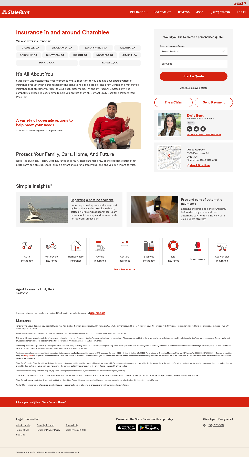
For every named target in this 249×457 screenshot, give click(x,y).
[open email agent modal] (196, 129)
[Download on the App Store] (126, 427)
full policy (28, 356)
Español (238, 3)
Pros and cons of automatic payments (201, 201)
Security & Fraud (45, 425)
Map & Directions (200, 165)
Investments (162, 12)
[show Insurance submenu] (146, 12)
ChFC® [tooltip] (190, 123)
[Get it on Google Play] (149, 427)
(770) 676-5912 (221, 12)
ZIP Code (167, 63)
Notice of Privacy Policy (48, 430)
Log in (241, 12)
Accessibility (72, 425)
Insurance (137, 12)
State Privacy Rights (76, 430)
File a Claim (173, 102)
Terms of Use (22, 430)
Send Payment (214, 102)
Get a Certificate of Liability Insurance (204, 134)
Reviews (184, 12)
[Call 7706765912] (189, 129)
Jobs (199, 12)
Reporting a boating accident (92, 200)
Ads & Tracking (23, 425)
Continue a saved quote (194, 88)
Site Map (20, 435)
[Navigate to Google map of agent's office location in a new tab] (203, 129)
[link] (16, 12)
